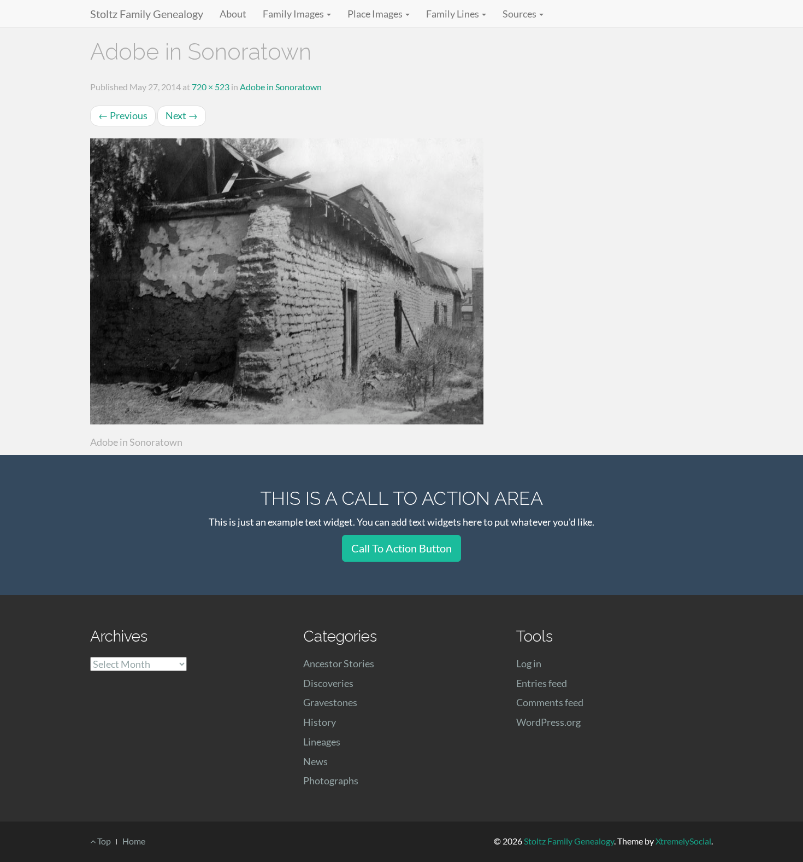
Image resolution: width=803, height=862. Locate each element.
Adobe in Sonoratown (281, 86)
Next (182, 115)
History (319, 722)
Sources (520, 14)
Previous (122, 115)
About (233, 14)
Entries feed (541, 683)
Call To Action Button (401, 548)
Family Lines (453, 14)
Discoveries (328, 683)
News (315, 761)
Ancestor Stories (338, 663)
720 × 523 (210, 86)
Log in (528, 663)
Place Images (375, 14)
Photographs (330, 780)
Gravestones (330, 702)
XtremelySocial (683, 841)
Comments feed (549, 702)
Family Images (294, 14)
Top (103, 841)
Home (133, 841)
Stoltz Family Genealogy (146, 13)
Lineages (321, 742)
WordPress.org (548, 722)
